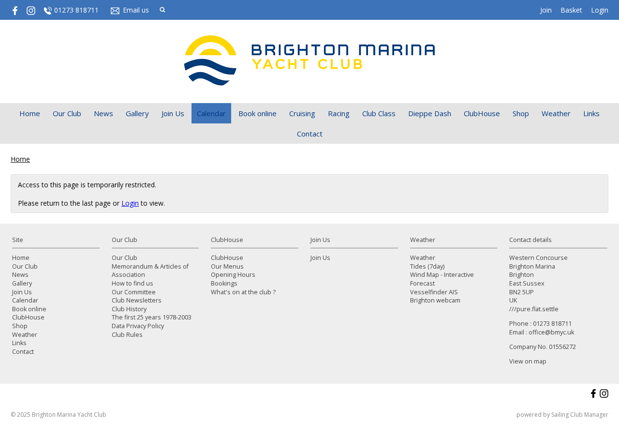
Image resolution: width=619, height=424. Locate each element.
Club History (129, 309)
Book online (257, 113)
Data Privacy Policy (138, 326)
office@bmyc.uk (551, 332)
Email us (136, 10)
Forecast (422, 283)
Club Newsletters (137, 300)
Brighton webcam (435, 300)
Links (591, 113)
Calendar (211, 113)
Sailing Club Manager (579, 414)
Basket (571, 10)
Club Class (379, 113)
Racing (339, 113)
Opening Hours (233, 275)
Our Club (67, 113)
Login (599, 10)
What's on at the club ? (243, 292)
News (103, 113)
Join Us (173, 113)
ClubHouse (482, 113)
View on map (527, 361)
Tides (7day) (427, 266)
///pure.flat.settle (534, 309)
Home (29, 113)
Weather (556, 113)
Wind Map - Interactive (442, 275)
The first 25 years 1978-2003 (152, 317)
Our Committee (134, 292)
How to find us (132, 283)
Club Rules (127, 335)
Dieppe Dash (429, 113)
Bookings (224, 283)
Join (546, 10)
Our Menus (227, 266)
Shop (521, 113)
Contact (310, 133)
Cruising (302, 113)
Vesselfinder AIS (434, 292)
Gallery (137, 113)
